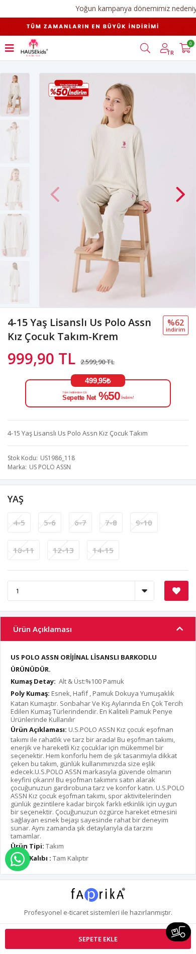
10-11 (23, 550)
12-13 (63, 550)
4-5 (19, 522)
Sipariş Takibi (178, 931)
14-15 (103, 550)
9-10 (144, 522)
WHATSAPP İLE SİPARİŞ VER (17, 859)
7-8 (111, 522)
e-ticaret (75, 912)
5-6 (50, 522)
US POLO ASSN (50, 467)
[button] (180, 189)
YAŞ (16, 499)
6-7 (80, 522)
